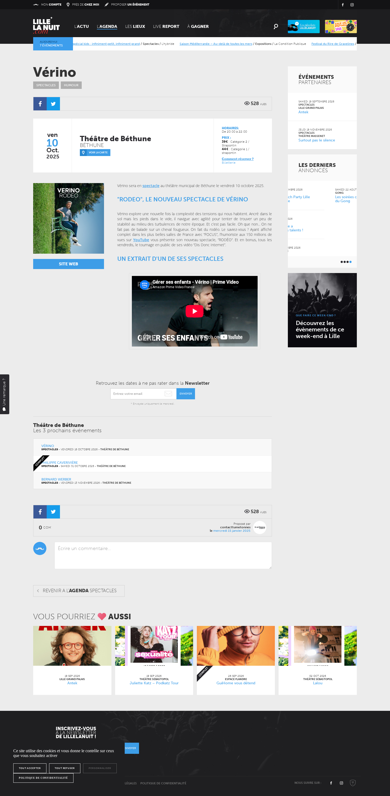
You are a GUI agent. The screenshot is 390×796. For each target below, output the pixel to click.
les (135, 26)
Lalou (317, 683)
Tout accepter (30, 768)
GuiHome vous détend (235, 683)
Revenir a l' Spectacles (79, 591)
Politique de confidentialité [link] (43, 778)
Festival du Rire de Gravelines (317, 44)
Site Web (68, 263)
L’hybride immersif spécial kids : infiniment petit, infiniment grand (76, 44)
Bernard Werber (56, 479)
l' (107, 26)
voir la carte (98, 152)
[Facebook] (40, 103)
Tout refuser (65, 768)
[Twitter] (53, 103)
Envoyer (186, 393)
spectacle (150, 185)
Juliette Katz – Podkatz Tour (154, 683)
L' (81, 26)
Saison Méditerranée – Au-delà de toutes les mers (200, 44)
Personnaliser (100, 768)
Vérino (47, 446)
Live (166, 26)
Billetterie (229, 163)
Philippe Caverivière (59, 463)
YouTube (141, 239)
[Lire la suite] (72, 646)
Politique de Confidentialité (163, 783)
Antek (72, 683)
